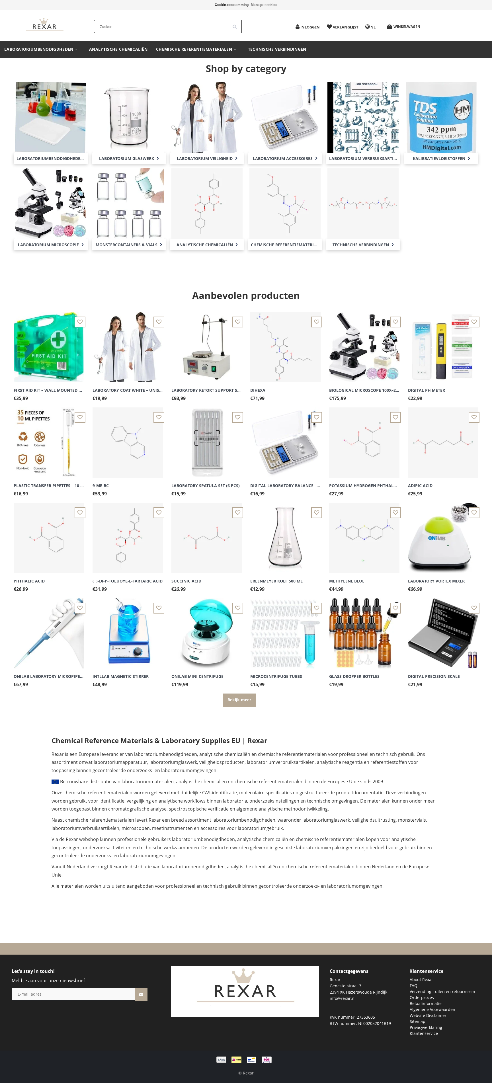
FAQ (413, 985)
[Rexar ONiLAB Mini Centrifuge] (206, 630)
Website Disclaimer (428, 1015)
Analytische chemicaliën (118, 49)
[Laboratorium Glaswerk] (128, 116)
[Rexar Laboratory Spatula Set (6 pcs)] (206, 439)
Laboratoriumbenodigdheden (39, 49)
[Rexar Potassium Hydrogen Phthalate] (364, 439)
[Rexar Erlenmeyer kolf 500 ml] (285, 534)
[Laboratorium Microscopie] (50, 203)
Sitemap (417, 1021)
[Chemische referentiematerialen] (285, 203)
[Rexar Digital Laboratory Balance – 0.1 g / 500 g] (285, 439)
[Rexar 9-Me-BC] (128, 439)
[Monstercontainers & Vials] (128, 203)
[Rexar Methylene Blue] (364, 534)
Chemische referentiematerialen (194, 49)
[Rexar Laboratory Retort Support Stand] (206, 343)
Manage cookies (264, 5)
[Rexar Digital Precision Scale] (443, 630)
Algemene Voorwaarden (432, 1009)
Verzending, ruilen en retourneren (442, 991)
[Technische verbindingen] (363, 203)
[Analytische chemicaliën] (207, 203)
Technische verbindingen (277, 49)
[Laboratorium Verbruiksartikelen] (363, 116)
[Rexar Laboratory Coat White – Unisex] (128, 343)
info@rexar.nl (343, 998)
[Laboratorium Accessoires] (285, 116)
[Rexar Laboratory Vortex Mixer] (443, 534)
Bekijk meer (239, 699)
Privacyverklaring (426, 1027)
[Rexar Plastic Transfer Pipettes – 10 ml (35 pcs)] (49, 439)
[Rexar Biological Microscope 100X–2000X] (364, 343)
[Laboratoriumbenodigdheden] (50, 116)
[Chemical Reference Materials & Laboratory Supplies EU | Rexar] (44, 25)
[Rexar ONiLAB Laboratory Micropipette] (49, 630)
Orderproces (422, 997)
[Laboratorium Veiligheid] (207, 116)
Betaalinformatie (426, 1003)
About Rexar (421, 979)
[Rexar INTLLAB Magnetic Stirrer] (128, 630)
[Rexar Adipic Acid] (443, 439)
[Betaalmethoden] (246, 1059)
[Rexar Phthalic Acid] (49, 534)
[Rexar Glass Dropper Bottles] (364, 630)
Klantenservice (424, 1033)
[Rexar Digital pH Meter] (443, 343)
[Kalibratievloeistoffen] (441, 116)
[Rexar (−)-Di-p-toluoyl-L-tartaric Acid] (128, 534)
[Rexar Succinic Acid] (206, 534)
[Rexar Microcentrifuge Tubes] (285, 630)
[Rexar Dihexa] (285, 343)
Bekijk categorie (50, 110)
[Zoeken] (236, 24)
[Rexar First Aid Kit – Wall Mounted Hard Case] (49, 343)
